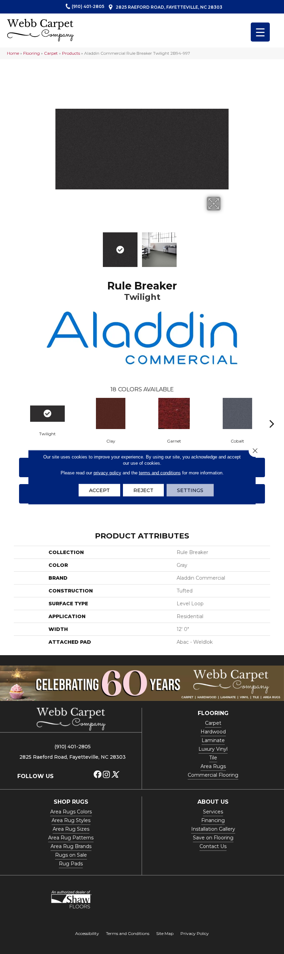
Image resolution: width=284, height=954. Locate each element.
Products (71, 53)
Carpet (51, 53)
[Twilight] (47, 413)
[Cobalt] (237, 413)
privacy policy (107, 472)
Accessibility (87, 933)
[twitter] (115, 774)
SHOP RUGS (71, 802)
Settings (190, 490)
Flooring (31, 53)
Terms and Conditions (127, 933)
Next (225, 246)
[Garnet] (174, 413)
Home (13, 53)
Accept (99, 490)
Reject (143, 490)
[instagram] (106, 774)
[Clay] (110, 413)
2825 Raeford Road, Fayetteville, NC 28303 (169, 7)
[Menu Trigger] (260, 32)
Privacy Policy (194, 933)
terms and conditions (160, 472)
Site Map (165, 933)
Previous (58, 246)
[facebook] (97, 774)
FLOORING (213, 713)
